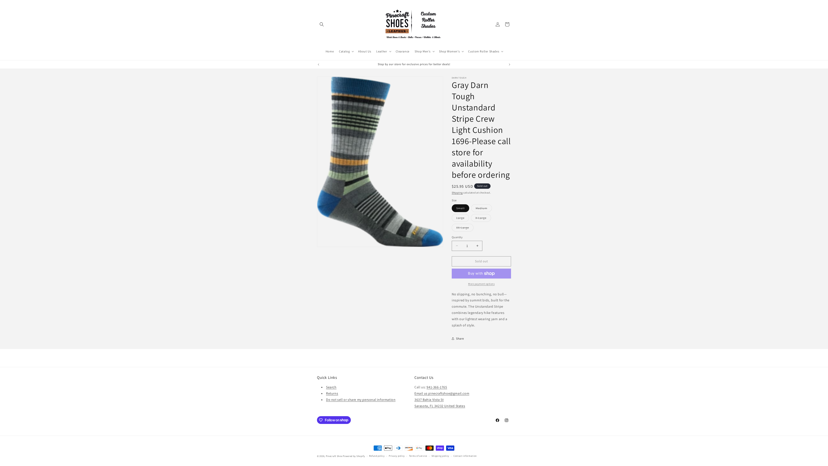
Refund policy (376, 455)
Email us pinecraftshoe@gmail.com (441, 393)
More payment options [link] (481, 283)
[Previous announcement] (318, 64)
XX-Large (465, 228)
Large (462, 219)
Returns (332, 393)
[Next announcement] (509, 64)
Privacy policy (397, 455)
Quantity (457, 237)
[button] (321, 24)
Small (462, 209)
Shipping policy (440, 455)
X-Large (483, 219)
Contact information (465, 455)
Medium (484, 209)
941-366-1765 (437, 387)
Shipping (457, 192)
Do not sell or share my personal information (360, 399)
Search (331, 387)
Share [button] (460, 338)
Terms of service (418, 455)
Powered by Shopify (354, 456)
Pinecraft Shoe (334, 456)
